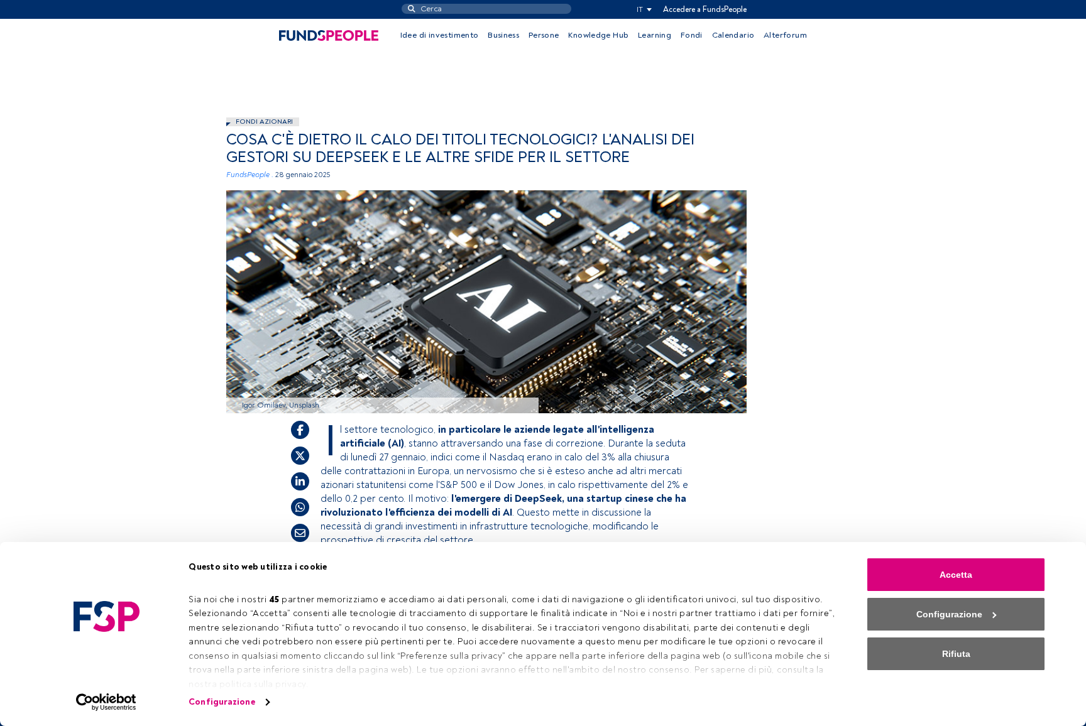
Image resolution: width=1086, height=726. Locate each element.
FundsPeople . (249, 175)
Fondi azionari (264, 121)
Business (503, 35)
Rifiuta (956, 654)
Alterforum (785, 35)
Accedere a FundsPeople (705, 9)
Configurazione (222, 701)
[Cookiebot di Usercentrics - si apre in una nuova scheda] (107, 702)
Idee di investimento (439, 35)
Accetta (956, 575)
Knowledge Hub (598, 35)
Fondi (692, 35)
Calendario (733, 35)
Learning (654, 35)
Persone (544, 35)
